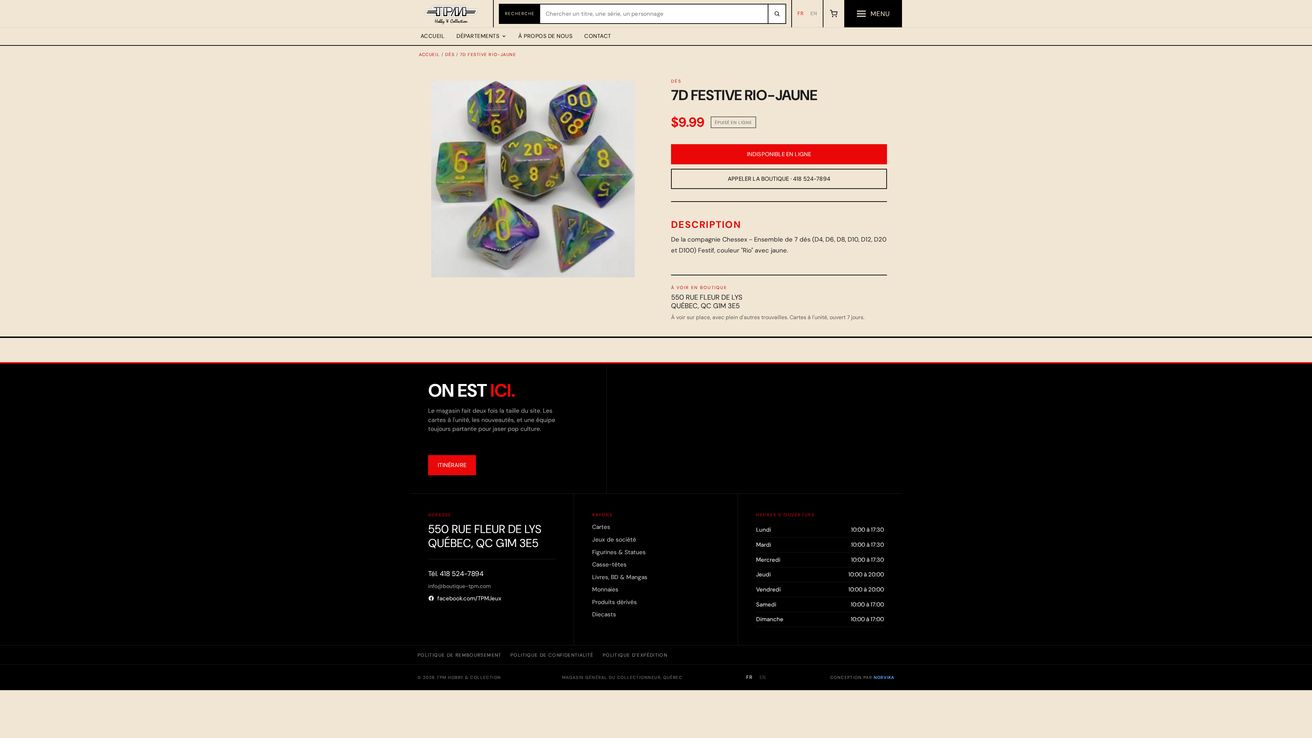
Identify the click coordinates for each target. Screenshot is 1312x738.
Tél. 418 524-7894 (455, 573)
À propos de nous (545, 36)
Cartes (601, 527)
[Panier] (833, 13)
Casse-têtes (609, 564)
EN (813, 13)
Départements (477, 36)
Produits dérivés (614, 602)
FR (800, 13)
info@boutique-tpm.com (459, 586)
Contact (597, 36)
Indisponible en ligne (779, 154)
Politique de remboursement (460, 655)
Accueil (433, 36)
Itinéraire (452, 465)
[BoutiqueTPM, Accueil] (452, 13)
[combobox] (654, 13)
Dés (450, 54)
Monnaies (605, 589)
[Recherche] (776, 13)
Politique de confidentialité (551, 655)
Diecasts (604, 614)
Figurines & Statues (619, 552)
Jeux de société (614, 539)
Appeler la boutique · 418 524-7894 (779, 178)
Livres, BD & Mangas (619, 577)
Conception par (862, 677)
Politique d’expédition (635, 655)
